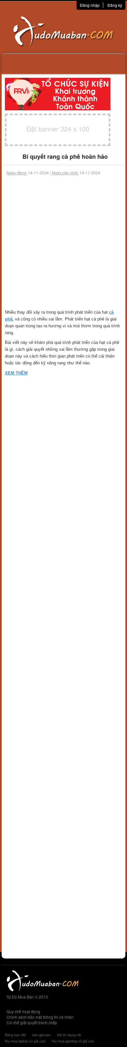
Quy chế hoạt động (23, 1011)
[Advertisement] (63, 242)
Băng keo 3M (15, 1034)
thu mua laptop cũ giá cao (25, 1040)
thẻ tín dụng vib (69, 1034)
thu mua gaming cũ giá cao (73, 1040)
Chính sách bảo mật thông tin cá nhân (40, 1017)
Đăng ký (114, 5)
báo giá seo (41, 1034)
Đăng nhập (90, 5)
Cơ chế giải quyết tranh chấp (32, 1022)
